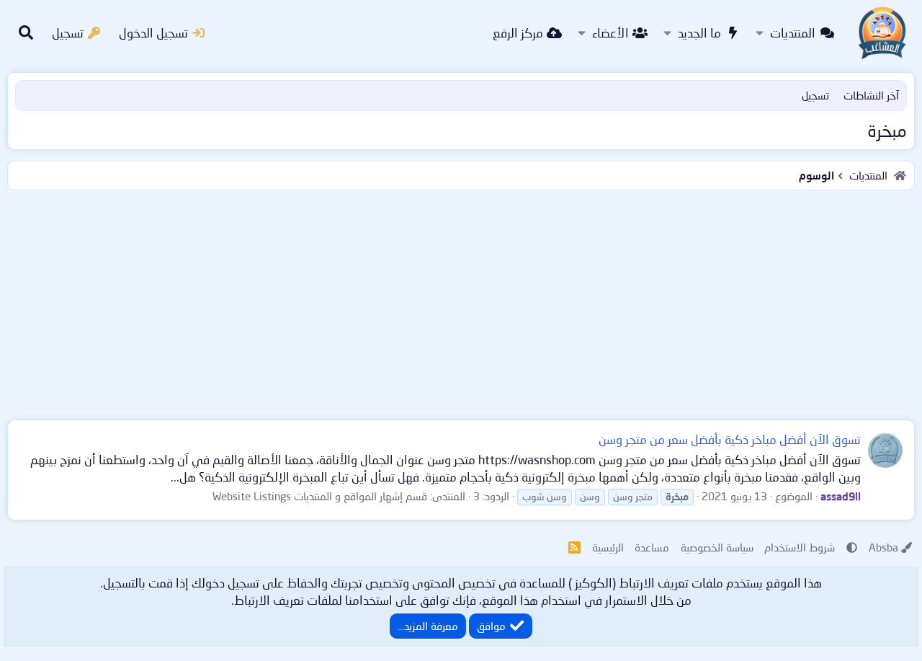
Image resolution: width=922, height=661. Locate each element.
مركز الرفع (518, 32)
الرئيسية (608, 547)
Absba (883, 547)
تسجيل (815, 95)
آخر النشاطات (871, 95)
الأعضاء (610, 32)
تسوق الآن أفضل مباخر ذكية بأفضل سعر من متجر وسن (730, 439)
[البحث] (25, 33)
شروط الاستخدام (799, 547)
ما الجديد (699, 32)
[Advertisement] (461, 302)
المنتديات (792, 32)
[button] (759, 33)
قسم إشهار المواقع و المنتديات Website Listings (319, 495)
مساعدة (652, 547)
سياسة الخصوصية (717, 547)
